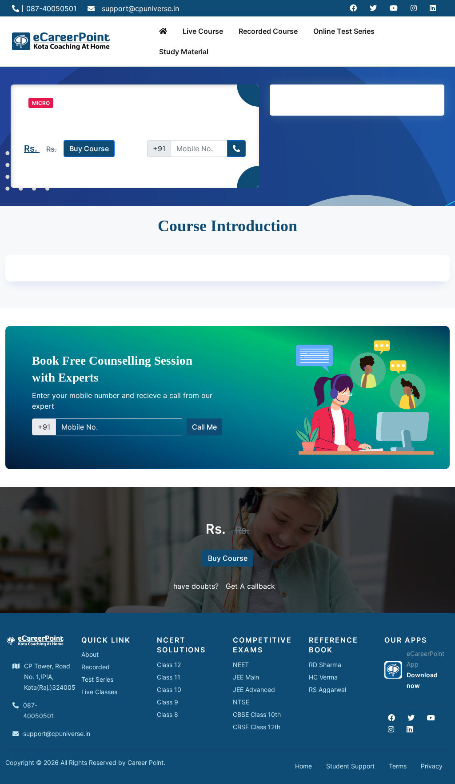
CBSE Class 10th (257, 714)
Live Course (203, 31)
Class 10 (169, 689)
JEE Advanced (254, 689)
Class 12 (169, 664)
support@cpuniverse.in (139, 8)
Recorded (95, 667)
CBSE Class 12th (256, 727)
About (90, 654)
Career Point (146, 762)
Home (303, 766)
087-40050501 (50, 8)
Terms (398, 766)
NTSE (241, 702)
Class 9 (167, 702)
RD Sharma (325, 664)
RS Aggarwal (327, 689)
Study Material (183, 51)
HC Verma (323, 677)
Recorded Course (268, 31)
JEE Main (246, 677)
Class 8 (167, 714)
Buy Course (89, 148)
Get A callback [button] (250, 586)
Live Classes (99, 692)
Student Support (350, 766)
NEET (241, 664)
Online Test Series (344, 31)
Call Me (204, 426)
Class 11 (168, 677)
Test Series (97, 679)
